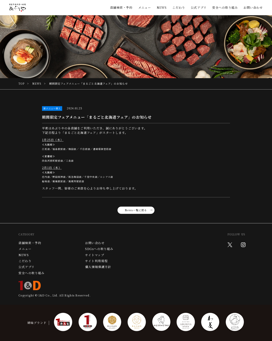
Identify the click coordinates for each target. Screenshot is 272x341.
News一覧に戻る (136, 210)
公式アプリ (198, 7)
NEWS (162, 7)
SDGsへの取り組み (99, 249)
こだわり (178, 7)
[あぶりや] (17, 8)
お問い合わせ (253, 7)
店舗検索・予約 (121, 7)
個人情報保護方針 (98, 267)
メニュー (144, 7)
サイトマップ (94, 255)
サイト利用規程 (96, 261)
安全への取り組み (225, 7)
